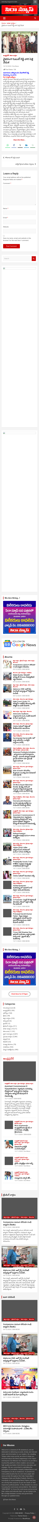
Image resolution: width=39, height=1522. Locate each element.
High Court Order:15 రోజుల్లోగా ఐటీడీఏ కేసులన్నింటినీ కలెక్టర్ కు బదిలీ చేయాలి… (24, 703)
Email (5, 218)
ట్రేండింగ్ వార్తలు (23, 660)
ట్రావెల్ (5, 1024)
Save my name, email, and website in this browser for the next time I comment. (17, 239)
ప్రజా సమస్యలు (22, 672)
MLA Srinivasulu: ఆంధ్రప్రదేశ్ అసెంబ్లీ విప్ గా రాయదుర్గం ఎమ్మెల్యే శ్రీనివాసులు (23, 1128)
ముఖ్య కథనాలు (8, 1044)
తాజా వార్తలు (13, 55)
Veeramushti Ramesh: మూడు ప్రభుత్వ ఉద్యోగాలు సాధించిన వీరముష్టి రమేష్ (22, 803)
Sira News (15, 66)
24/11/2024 (17, 720)
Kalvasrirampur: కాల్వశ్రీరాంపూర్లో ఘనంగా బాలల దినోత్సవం (24, 835)
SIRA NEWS (26, 669)
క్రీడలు (5, 1016)
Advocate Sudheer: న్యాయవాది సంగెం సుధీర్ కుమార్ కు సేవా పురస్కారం (24, 716)
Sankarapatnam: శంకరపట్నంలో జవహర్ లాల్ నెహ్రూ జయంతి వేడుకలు (22, 888)
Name (5, 208)
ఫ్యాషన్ (5, 1039)
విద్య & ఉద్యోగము (17, 736)
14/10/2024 (7, 66)
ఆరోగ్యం (5, 1013)
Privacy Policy (29, 1513)
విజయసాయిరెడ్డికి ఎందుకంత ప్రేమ (21, 1148)
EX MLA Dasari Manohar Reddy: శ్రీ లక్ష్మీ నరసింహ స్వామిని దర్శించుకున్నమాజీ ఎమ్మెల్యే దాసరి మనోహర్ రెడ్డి (23, 788)
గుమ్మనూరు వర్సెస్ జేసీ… (23, 1178)
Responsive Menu (35, 2)
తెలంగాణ (8, 657)
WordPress (26, 1518)
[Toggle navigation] (4, 18)
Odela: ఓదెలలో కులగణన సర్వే (24, 876)
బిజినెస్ (5, 1042)
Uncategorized (8, 1008)
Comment (7, 183)
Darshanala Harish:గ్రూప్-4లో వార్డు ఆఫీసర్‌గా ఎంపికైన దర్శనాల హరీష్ (24, 740)
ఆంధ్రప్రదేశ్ (6, 55)
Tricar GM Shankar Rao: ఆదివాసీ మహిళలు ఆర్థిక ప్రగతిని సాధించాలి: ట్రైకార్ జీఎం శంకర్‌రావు (24, 935)
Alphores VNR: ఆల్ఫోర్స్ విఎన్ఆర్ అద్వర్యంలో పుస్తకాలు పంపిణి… (24, 691)
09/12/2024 (17, 669)
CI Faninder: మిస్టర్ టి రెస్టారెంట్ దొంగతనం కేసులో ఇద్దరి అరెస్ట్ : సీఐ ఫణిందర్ (24, 902)
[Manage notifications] (34, 1517)
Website (6, 227)
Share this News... (19, 140)
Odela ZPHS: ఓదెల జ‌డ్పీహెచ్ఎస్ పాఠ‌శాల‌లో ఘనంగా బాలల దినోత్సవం (22, 849)
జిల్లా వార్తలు (16, 660)
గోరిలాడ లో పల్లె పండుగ (12, 158)
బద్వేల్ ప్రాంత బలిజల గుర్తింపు (24, 164)
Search (34, 258)
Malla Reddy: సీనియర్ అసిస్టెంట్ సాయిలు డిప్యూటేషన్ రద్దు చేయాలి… (23, 677)
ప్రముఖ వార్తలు (29, 724)
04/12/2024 (17, 696)
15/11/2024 (17, 731)
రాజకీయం (29, 672)
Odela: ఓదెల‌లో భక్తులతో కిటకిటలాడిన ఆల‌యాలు (21, 727)
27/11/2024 (17, 708)
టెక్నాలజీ (6, 1021)
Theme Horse (22, 1516)
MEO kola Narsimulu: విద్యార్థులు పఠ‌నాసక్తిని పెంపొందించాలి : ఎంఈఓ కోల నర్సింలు (17, 1428)
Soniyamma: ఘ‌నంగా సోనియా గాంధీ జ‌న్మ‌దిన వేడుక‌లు (24, 666)
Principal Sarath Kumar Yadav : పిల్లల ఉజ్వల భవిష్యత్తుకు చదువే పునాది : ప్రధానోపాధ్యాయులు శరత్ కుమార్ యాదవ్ (22, 918)
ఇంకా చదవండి (9, 1297)
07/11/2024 (7, 1433)
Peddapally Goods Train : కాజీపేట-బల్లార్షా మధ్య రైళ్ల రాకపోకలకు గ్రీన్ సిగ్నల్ (23, 864)
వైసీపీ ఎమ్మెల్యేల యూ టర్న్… (24, 1163)
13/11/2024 (17, 941)
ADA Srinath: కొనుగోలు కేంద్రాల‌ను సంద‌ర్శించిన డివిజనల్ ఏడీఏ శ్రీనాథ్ (24, 772)
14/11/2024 (17, 840)
